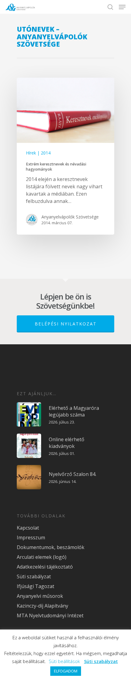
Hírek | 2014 (38, 153)
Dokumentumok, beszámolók (50, 547)
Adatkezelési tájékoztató (45, 566)
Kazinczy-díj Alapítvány (42, 605)
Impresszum (31, 537)
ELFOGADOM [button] (65, 671)
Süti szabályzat (34, 576)
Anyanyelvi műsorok (40, 596)
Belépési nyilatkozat (66, 324)
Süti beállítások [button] (64, 661)
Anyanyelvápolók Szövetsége (70, 217)
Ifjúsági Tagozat (35, 586)
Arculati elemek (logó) (41, 557)
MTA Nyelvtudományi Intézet (50, 615)
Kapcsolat (28, 527)
